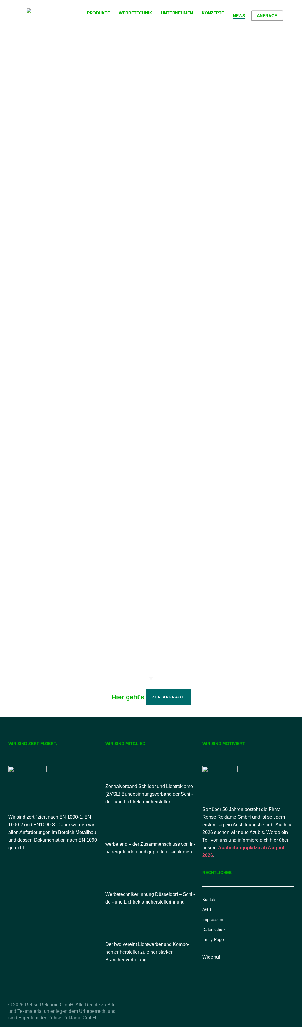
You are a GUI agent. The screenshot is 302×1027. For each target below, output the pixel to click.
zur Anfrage (168, 697)
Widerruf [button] (211, 957)
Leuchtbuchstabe (53, 512)
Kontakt (209, 899)
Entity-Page (213, 939)
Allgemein (45, 128)
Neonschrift (47, 157)
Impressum (212, 919)
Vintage (69, 157)
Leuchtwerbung (51, 147)
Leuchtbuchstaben (54, 137)
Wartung (43, 551)
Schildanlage (75, 541)
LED (62, 128)
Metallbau (45, 342)
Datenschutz (214, 929)
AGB (206, 909)
